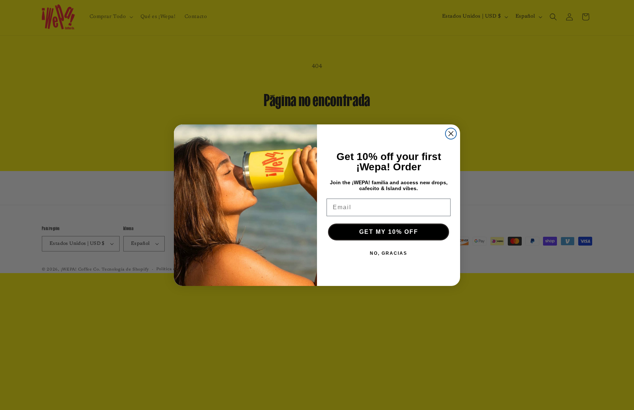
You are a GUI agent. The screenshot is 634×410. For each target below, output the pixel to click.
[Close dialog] (450, 133)
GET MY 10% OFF (388, 232)
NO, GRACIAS (388, 253)
